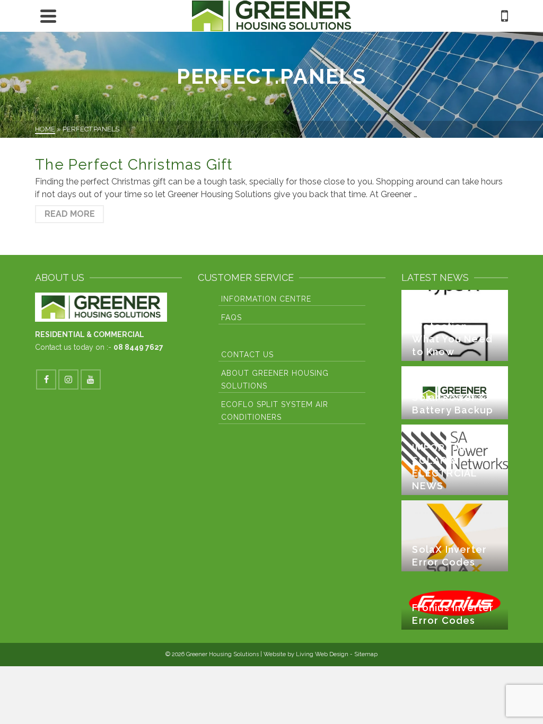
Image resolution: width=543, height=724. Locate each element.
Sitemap (366, 654)
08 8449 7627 (138, 347)
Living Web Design (322, 654)
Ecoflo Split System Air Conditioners (274, 410)
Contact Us (247, 354)
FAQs (231, 317)
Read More (70, 214)
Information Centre (266, 299)
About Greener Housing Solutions (275, 379)
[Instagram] (68, 379)
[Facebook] (46, 379)
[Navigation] (48, 16)
